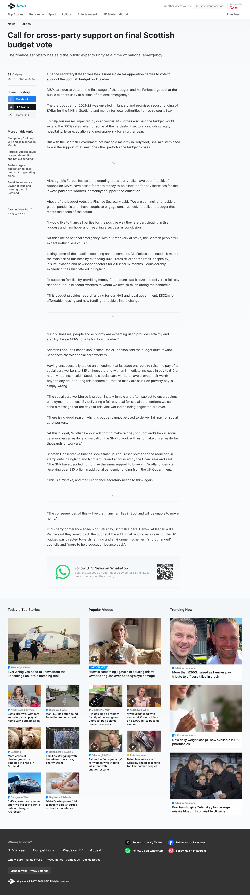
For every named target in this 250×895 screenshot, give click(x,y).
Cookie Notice (91, 859)
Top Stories (15, 14)
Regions (35, 14)
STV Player (17, 850)
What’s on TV (72, 850)
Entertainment (87, 14)
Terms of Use (33, 859)
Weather (169, 6)
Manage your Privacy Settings (29, 870)
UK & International (115, 14)
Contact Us (73, 859)
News (12, 24)
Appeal (95, 850)
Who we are (15, 859)
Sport (52, 14)
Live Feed (233, 14)
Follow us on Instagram (191, 850)
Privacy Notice (54, 859)
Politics (67, 14)
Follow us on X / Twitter (148, 842)
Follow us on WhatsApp (148, 850)
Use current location (211, 6)
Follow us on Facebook (190, 842)
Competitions (43, 850)
